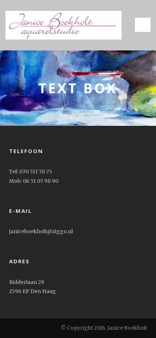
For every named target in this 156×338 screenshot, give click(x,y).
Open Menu (143, 25)
